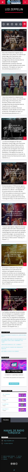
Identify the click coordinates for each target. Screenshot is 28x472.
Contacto (5, 459)
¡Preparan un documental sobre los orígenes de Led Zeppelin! (14, 128)
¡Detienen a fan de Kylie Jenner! (10, 351)
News (17, 30)
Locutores (18, 458)
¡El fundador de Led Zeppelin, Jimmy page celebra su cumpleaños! (14, 298)
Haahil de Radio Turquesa (14, 432)
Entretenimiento (10, 30)
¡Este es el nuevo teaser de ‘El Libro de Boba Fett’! (13, 336)
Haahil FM (5, 48)
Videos (11, 458)
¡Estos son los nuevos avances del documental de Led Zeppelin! (14, 39)
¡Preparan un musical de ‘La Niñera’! (11, 344)
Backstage (5, 399)
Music (14, 119)
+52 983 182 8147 (8, 443)
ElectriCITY (5, 409)
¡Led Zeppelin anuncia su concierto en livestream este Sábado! (14, 254)
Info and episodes (14, 383)
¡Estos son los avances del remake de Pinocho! (12, 348)
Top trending (6, 394)
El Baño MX (5, 404)
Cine (3, 30)
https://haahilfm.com (9, 440)
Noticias (20, 456)
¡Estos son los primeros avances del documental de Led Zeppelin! (14, 83)
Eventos (5, 458)
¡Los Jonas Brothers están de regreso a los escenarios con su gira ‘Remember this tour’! (13, 341)
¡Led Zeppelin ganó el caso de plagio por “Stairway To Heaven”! (14, 213)
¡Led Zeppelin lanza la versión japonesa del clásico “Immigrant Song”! (14, 172)
